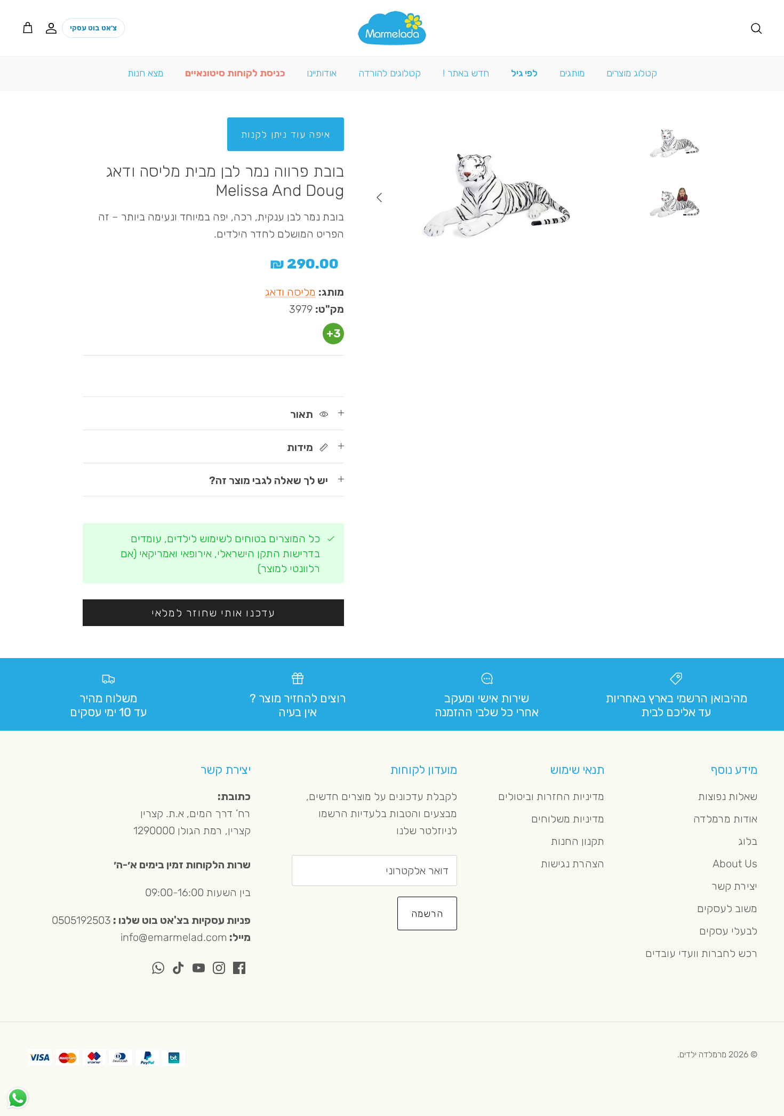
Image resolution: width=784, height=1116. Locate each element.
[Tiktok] (178, 968)
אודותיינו (322, 73)
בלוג (747, 841)
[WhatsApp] (158, 968)
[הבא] (379, 197)
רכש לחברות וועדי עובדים (701, 953)
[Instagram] (219, 968)
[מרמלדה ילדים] (392, 28)
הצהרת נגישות (572, 863)
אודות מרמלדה (725, 818)
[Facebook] (239, 968)
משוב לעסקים (727, 908)
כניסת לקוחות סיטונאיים (235, 73)
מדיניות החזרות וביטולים (551, 796)
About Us (735, 863)
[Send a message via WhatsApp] (17, 1098)
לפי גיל (524, 73)
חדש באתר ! (466, 73)
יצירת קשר (734, 886)
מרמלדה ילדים (702, 1054)
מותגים (572, 73)
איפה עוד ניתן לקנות (285, 134)
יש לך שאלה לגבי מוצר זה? (268, 480)
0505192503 (81, 920)
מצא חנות (145, 73)
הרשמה (427, 914)
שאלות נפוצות (727, 796)
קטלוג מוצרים (631, 73)
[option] (497, 197)
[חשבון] (53, 27)
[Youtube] (199, 968)
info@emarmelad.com (174, 937)
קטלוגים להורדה (389, 73)
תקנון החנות (577, 841)
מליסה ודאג (290, 292)
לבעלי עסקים (728, 930)
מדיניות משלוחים (567, 818)
